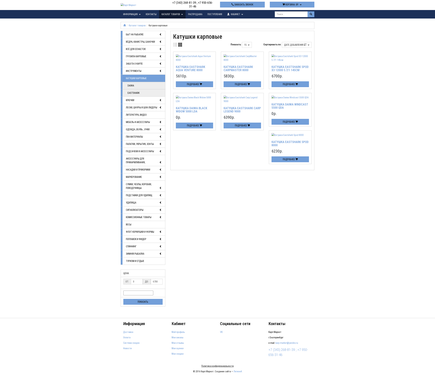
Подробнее (193, 84)
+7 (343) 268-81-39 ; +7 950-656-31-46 (192, 4)
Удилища (131, 202)
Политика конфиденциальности (217, 366)
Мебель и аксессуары (138, 122)
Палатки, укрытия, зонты (140, 144)
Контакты (151, 14)
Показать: (236, 44)
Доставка (128, 332)
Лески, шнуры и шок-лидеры (141, 107)
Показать (143, 301)
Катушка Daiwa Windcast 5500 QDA (290, 106)
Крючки (130, 100)
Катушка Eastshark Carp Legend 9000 (242, 109)
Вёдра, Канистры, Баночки (140, 41)
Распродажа (195, 14)
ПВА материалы (134, 136)
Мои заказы (177, 337)
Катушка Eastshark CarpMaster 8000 (238, 68)
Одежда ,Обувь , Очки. (138, 129)
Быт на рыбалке (135, 34)
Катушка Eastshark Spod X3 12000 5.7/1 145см (290, 68)
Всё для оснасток (136, 49)
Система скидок (131, 343)
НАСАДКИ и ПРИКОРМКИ (138, 169)
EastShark (134, 93)
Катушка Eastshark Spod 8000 (290, 143)
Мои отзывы (178, 343)
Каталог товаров (171, 14)
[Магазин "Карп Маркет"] (124, 25)
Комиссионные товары (138, 217)
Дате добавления (294, 44)
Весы (128, 224)
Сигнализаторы (134, 210)
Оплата (126, 337)
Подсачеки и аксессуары (140, 151)
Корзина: (292, 4)
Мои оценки (178, 348)
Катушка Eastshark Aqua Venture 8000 (190, 68)
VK (221, 332)
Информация (130, 14)
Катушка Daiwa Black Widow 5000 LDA (191, 109)
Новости (127, 348)
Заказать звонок (243, 4)
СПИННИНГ (131, 246)
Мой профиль (178, 332)
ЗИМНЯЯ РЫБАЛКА (135, 253)
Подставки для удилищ (139, 195)
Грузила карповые (136, 56)
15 (245, 44)
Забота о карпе (134, 63)
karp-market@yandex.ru (286, 343)
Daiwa (131, 85)
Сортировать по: (272, 44)
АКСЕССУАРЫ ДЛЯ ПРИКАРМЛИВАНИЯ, (135, 160)
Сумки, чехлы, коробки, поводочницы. (139, 186)
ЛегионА (238, 371)
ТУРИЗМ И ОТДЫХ (135, 261)
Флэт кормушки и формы (140, 231)
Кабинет (235, 14)
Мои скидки (178, 353)
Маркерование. (134, 177)
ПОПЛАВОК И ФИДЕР (136, 239)
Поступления (214, 14)
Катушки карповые (136, 78)
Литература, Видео (136, 114)
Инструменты (133, 71)
